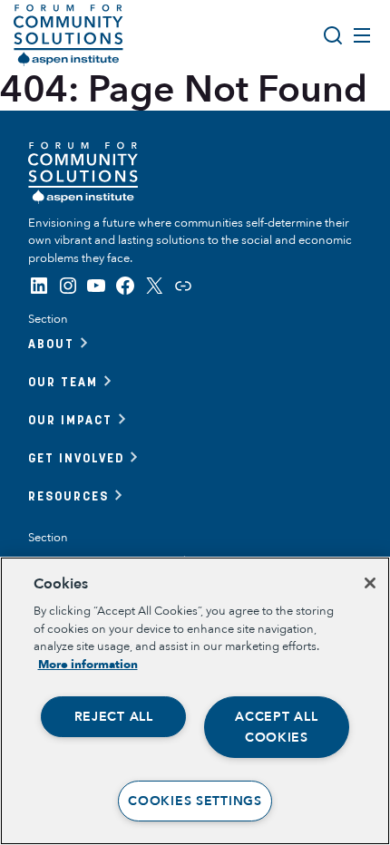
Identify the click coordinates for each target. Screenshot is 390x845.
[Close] (370, 583)
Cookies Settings (195, 801)
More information (88, 664)
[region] (195, 701)
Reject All (113, 716)
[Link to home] (68, 35)
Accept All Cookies (276, 727)
